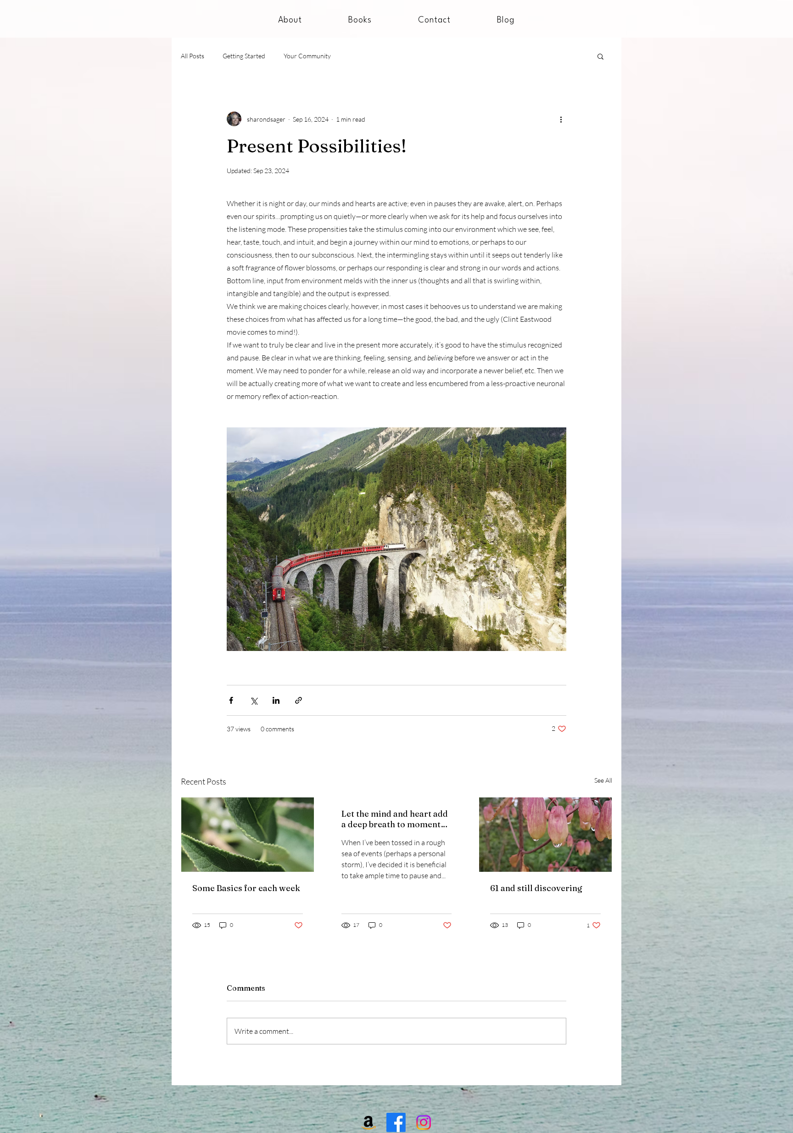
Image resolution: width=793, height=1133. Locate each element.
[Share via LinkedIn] (276, 700)
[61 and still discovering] (545, 834)
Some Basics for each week (246, 888)
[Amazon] (368, 1122)
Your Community (307, 56)
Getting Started (244, 56)
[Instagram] (423, 1122)
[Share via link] (298, 700)
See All (603, 780)
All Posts (192, 56)
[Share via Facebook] (231, 700)
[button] (600, 56)
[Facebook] (396, 1122)
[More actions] (560, 118)
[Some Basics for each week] (247, 834)
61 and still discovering (536, 888)
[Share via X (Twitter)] (253, 700)
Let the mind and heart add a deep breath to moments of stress (394, 819)
